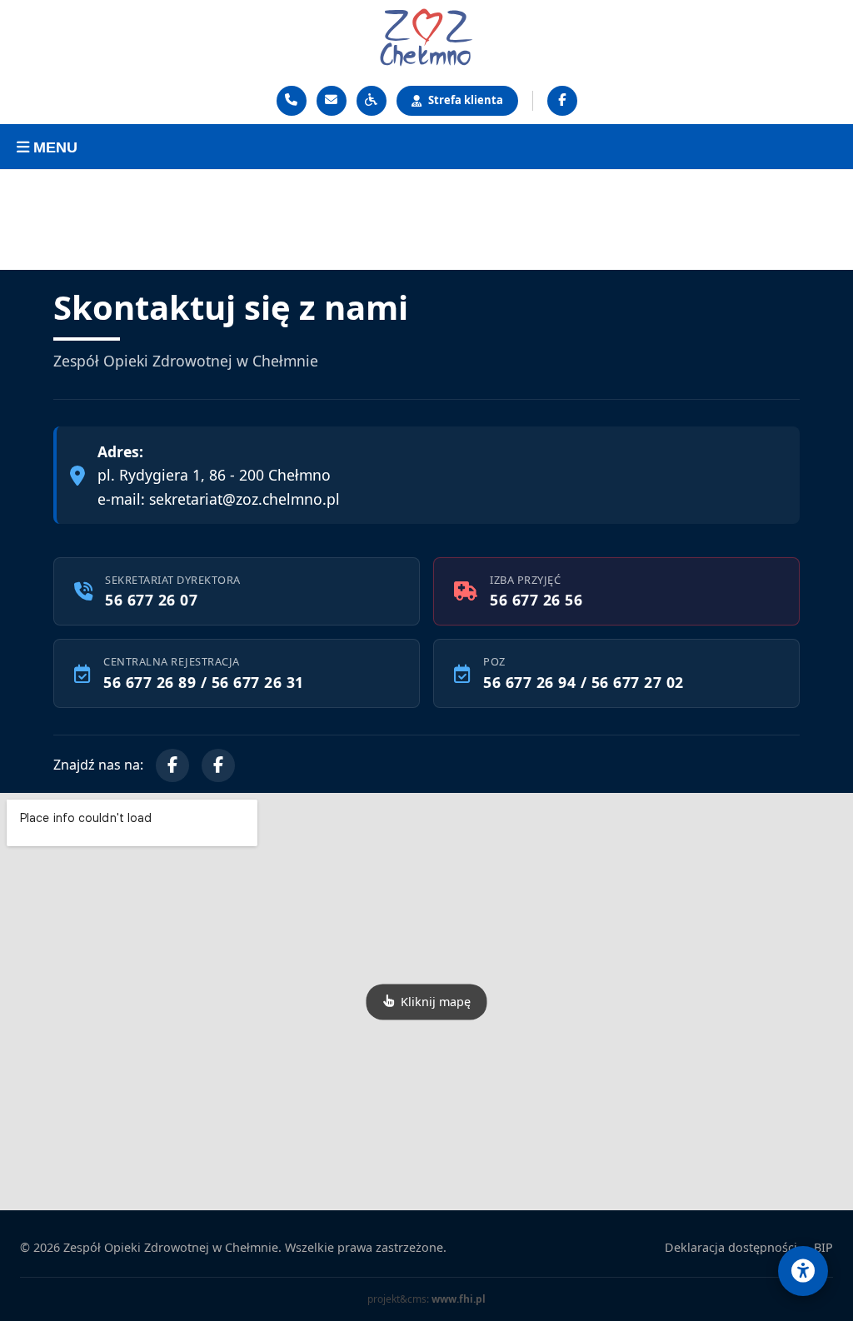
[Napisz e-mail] (332, 101)
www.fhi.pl (458, 1299)
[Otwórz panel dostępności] (803, 1271)
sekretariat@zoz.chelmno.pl (244, 499)
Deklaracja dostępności (731, 1247)
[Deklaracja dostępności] (372, 101)
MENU (53, 147)
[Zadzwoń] (292, 101)
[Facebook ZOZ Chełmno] (562, 101)
